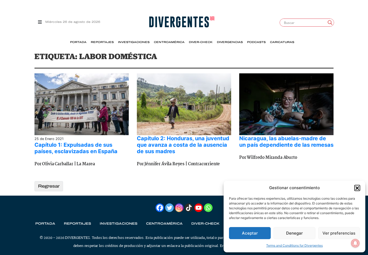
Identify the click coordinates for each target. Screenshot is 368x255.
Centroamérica (169, 42)
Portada (78, 42)
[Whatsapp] (208, 207)
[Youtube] (198, 207)
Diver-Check (201, 42)
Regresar (49, 186)
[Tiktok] (189, 207)
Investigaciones (134, 42)
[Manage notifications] (355, 243)
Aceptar (250, 233)
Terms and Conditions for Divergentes (294, 245)
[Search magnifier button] (330, 22)
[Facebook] (159, 207)
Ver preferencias (338, 233)
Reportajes (102, 42)
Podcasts (256, 42)
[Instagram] (179, 207)
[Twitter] (169, 207)
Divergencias (230, 42)
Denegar (294, 233)
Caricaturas (282, 42)
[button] (357, 188)
